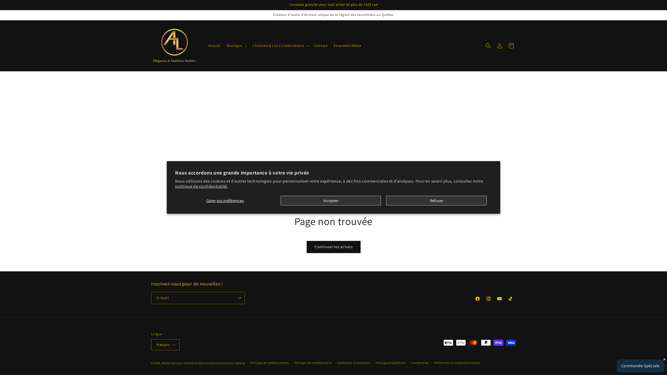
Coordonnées (420, 363)
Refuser (436, 200)
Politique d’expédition (390, 363)
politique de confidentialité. (201, 186)
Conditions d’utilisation (353, 363)
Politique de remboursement (269, 363)
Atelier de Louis (172, 363)
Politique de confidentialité (313, 363)
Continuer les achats (333, 246)
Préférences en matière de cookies (457, 363)
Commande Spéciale (640, 365)
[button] (236, 45)
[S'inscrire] (239, 298)
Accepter (330, 200)
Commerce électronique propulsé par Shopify (214, 363)
